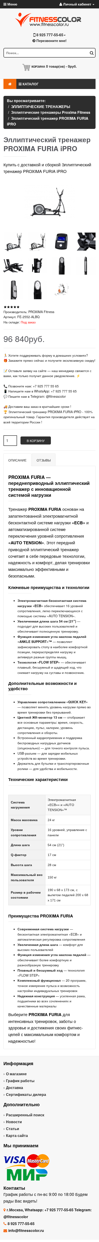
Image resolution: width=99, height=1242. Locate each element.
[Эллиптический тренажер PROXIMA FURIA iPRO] (13, 241)
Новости (14, 1121)
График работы (20, 1080)
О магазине (16, 1073)
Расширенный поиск (25, 1114)
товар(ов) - (61, 66)
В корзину (36, 440)
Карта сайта (17, 1135)
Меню (11, 4)
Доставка (14, 1087)
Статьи (12, 1128)
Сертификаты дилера (26, 1094)
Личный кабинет (77, 4)
